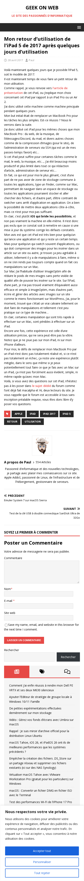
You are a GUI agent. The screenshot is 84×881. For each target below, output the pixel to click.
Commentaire (13, 558)
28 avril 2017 (15, 60)
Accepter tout (42, 851)
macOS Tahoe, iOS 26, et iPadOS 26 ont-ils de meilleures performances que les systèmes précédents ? (39, 747)
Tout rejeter (42, 873)
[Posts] (16, 672)
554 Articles (43, 462)
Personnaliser (42, 862)
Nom (7, 589)
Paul (31, 60)
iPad (33, 414)
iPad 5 (67, 414)
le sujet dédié (41, 386)
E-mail (8, 601)
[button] (78, 27)
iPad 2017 (49, 414)
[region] (42, 843)
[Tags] (42, 672)
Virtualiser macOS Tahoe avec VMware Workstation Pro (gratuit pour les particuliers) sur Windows (41, 779)
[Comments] (67, 672)
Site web (9, 613)
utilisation (33, 421)
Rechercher (11, 650)
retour (12, 421)
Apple (18, 414)
